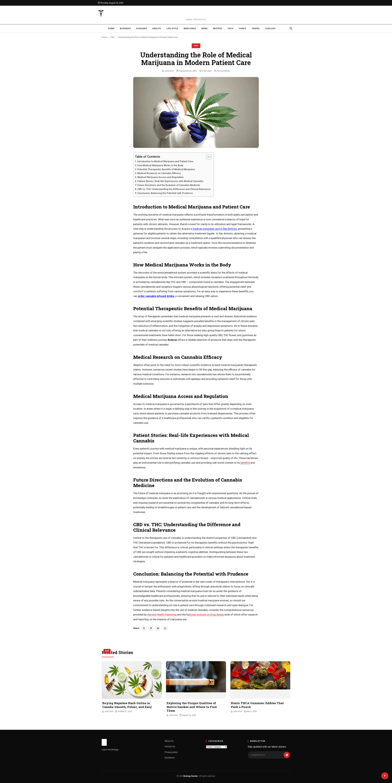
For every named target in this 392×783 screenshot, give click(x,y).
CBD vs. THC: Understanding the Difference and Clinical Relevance (174, 189)
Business (125, 28)
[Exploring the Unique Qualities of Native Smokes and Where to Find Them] (196, 680)
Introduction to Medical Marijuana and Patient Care (165, 161)
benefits (245, 462)
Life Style (172, 28)
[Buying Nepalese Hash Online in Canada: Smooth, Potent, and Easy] (132, 680)
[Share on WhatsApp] (165, 628)
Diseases (141, 28)
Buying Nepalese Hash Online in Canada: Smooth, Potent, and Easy (127, 705)
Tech (230, 28)
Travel (256, 28)
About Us (169, 741)
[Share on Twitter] (144, 628)
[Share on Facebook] (151, 628)
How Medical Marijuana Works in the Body (160, 165)
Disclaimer (170, 757)
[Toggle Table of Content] (207, 156)
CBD (112, 37)
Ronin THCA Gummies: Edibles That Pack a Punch (257, 705)
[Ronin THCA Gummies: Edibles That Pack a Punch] (260, 680)
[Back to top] (384, 775)
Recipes (217, 28)
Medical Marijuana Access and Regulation (160, 177)
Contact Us (170, 746)
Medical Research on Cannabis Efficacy (159, 173)
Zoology (270, 28)
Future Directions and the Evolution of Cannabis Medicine (168, 185)
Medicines (190, 28)
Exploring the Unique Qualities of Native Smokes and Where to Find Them (192, 706)
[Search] (291, 28)
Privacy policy (171, 752)
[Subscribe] (287, 755)
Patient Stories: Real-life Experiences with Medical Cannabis (170, 181)
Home (111, 28)
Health (156, 28)
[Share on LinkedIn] (158, 628)
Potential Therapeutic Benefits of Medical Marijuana (166, 169)
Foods (242, 28)
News (204, 28)
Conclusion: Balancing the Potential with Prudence (165, 193)
